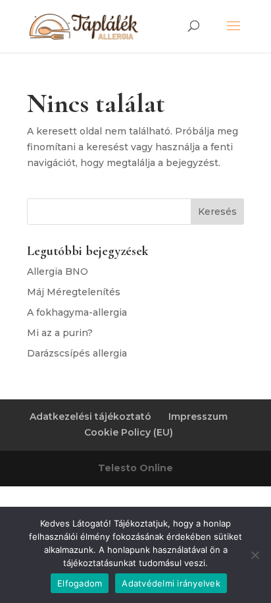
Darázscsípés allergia (77, 353)
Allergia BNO (57, 271)
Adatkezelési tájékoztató (90, 416)
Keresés (217, 211)
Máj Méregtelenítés (73, 292)
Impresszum (198, 416)
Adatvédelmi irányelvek (171, 583)
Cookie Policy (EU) (128, 432)
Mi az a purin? (60, 333)
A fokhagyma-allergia (77, 312)
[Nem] (254, 554)
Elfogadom (79, 583)
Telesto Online (135, 468)
